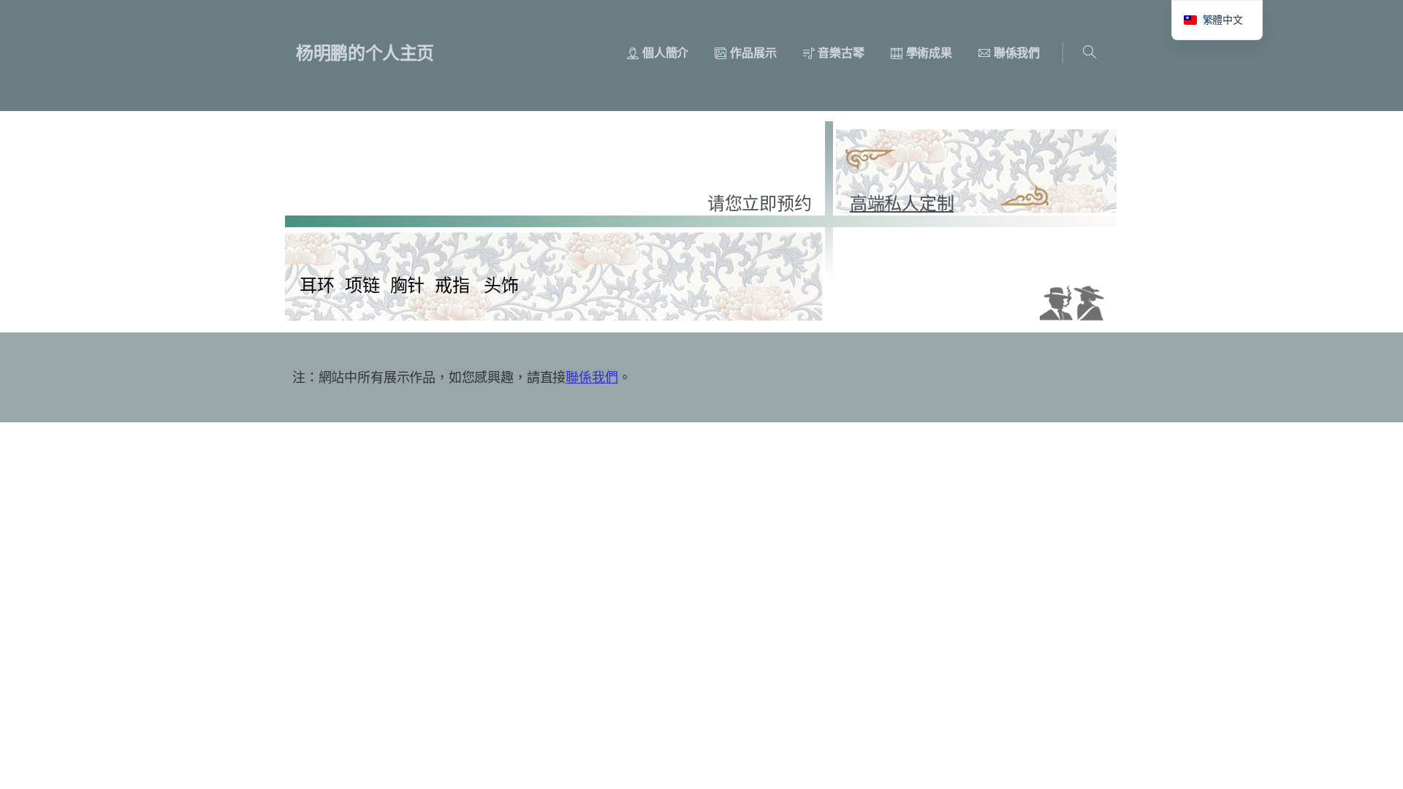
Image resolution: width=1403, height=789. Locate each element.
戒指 (452, 284)
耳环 (317, 284)
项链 (362, 284)
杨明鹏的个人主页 (365, 52)
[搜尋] (1089, 52)
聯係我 (585, 377)
